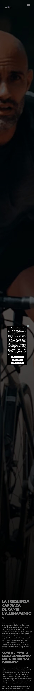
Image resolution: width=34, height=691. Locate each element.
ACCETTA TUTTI (17, 356)
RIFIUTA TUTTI (17, 359)
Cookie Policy (16, 349)
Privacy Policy (11, 350)
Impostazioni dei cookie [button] (14, 346)
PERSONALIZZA (17, 363)
